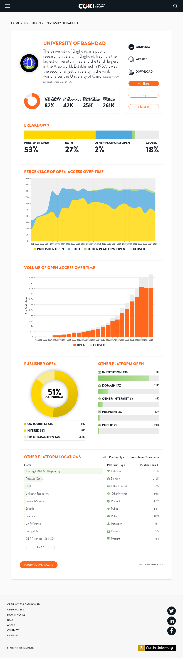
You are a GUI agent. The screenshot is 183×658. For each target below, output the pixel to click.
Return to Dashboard (38, 565)
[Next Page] (48, 547)
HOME (15, 23)
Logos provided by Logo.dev (20, 647)
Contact (13, 630)
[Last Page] (54, 547)
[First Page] (27, 547)
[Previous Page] (33, 547)
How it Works (16, 615)
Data (10, 620)
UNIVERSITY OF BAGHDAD (62, 23)
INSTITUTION (32, 23)
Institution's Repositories (144, 457)
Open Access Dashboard (23, 604)
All (105, 457)
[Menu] (7, 6)
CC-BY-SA (65, 82)
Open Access (15, 609)
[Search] (175, 6)
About (11, 625)
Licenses (13, 635)
